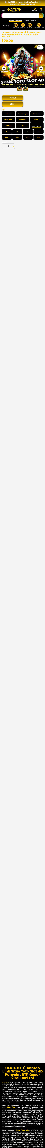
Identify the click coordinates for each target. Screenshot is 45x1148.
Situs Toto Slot (22, 1130)
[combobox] (20, 15)
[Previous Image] (4, 68)
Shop (3, 10)
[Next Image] (41, 68)
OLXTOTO (5, 1082)
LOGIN (12, 104)
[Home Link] (14, 10)
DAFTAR (13, 98)
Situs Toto (11, 1107)
